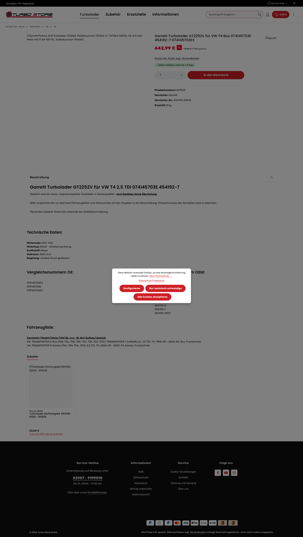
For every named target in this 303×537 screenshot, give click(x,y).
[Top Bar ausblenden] (294, 3)
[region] (88, 94)
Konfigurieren (131, 288)
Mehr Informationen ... (160, 276)
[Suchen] (259, 14)
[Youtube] (226, 473)
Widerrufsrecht (141, 494)
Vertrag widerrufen (141, 488)
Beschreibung (39, 177)
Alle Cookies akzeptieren (152, 296)
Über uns (183, 488)
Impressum (140, 483)
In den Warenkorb (216, 75)
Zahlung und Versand (183, 483)
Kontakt (183, 477)
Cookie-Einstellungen (183, 471)
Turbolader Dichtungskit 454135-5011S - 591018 (50, 415)
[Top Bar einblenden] (293, 14)
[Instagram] (234, 473)
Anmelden (11, 3)
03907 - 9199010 (87, 478)
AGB (140, 471)
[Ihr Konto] (267, 14)
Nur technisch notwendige (165, 288)
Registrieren (28, 3)
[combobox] (231, 14)
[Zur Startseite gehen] (29, 14)
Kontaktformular (97, 492)
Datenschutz (141, 477)
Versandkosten (198, 532)
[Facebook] (218, 473)
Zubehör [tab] (32, 356)
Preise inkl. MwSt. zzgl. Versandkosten (177, 58)
